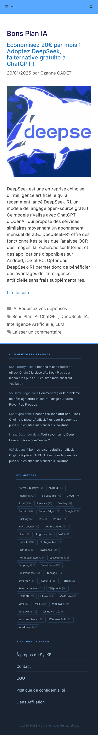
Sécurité (49, 580)
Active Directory (31, 487)
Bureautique (51, 495)
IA (14, 308)
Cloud (73, 495)
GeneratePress (69, 725)
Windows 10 (53, 611)
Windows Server (31, 619)
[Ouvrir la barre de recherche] (91, 7)
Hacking (26, 519)
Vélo (40, 603)
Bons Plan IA (25, 316)
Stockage (54, 573)
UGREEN (27, 596)
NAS (63, 534)
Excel (25, 503)
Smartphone (51, 565)
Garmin (26, 511)
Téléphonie (57, 588)
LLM (59, 324)
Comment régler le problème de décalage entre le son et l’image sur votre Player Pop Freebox (44, 398)
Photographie (50, 542)
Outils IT (26, 542)
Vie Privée (68, 596)
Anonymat (27, 495)
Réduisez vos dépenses (43, 308)
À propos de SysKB (34, 654)
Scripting (27, 565)
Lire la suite (19, 292)
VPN (24, 603)
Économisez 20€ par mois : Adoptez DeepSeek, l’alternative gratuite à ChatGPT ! (43, 54)
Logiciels (44, 534)
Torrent (69, 580)
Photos (26, 549)
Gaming (65, 503)
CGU (20, 678)
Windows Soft (60, 619)
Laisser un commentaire (37, 332)
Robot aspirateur (31, 557)
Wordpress (28, 627)
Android (56, 487)
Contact (23, 666)
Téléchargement (31, 588)
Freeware (44, 503)
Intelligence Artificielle (30, 324)
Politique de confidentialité (40, 690)
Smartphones (29, 573)
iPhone (59, 519)
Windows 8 (28, 611)
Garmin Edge (49, 511)
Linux (25, 534)
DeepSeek (70, 316)
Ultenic (47, 596)
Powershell (48, 549)
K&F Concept (29, 526)
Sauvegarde (59, 557)
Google (72, 511)
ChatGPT (49, 316)
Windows (60, 603)
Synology (27, 580)
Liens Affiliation (30, 702)
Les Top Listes (56, 526)
